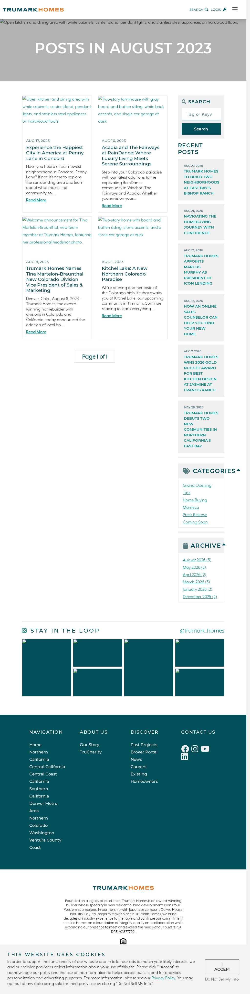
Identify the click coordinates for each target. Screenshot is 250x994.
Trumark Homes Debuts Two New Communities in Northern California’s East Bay (201, 426)
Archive (206, 545)
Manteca (191, 507)
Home (35, 744)
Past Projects (144, 744)
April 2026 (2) (194, 575)
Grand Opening (197, 485)
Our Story (89, 744)
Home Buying (195, 500)
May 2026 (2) (194, 567)
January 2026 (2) (197, 589)
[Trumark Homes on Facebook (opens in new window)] (186, 750)
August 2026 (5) (197, 560)
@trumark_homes (202, 631)
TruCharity (91, 752)
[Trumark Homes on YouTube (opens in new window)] (206, 750)
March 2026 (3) (196, 582)
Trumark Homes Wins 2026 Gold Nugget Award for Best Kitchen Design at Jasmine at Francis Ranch (201, 370)
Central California (47, 766)
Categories (208, 470)
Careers (138, 766)
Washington (41, 832)
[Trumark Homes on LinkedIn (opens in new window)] (185, 757)
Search (201, 129)
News (136, 759)
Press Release (195, 515)
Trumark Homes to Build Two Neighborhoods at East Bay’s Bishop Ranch (201, 180)
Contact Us (198, 732)
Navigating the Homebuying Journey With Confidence (200, 222)
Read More (36, 200)
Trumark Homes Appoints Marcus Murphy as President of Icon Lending (201, 267)
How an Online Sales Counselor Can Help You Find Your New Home (201, 317)
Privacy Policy (163, 978)
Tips (186, 493)
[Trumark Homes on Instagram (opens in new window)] (196, 750)
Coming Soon (195, 522)
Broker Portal (144, 752)
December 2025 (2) (200, 597)
